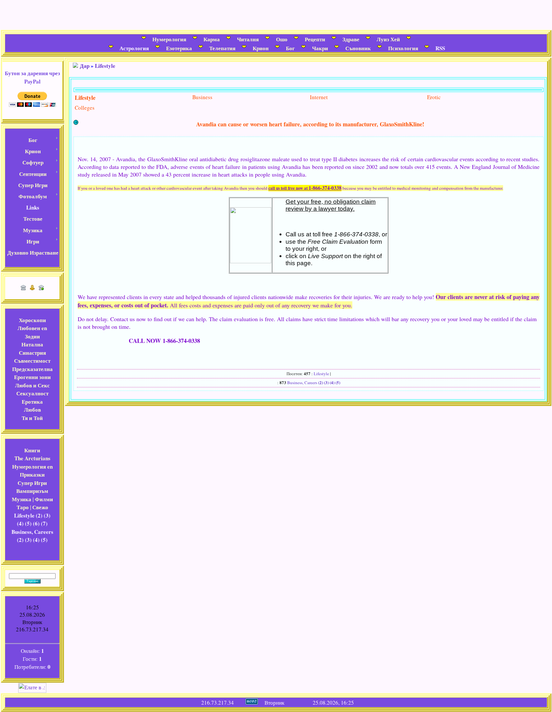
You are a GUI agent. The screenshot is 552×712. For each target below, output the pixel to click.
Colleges (85, 107)
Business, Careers (302, 382)
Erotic (434, 97)
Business (202, 97)
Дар (84, 66)
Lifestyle (105, 66)
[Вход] (41, 288)
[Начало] (23, 288)
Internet (319, 97)
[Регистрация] (32, 288)
